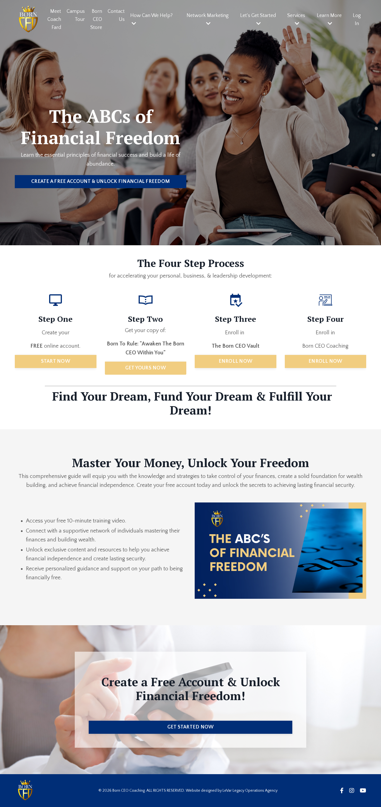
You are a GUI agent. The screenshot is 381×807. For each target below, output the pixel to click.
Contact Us (116, 15)
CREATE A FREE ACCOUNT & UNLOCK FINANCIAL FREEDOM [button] (100, 181)
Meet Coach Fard (54, 19)
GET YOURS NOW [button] (145, 368)
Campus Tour (76, 15)
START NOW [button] (55, 361)
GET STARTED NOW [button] (190, 727)
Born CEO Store (96, 19)
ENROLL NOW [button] (236, 361)
